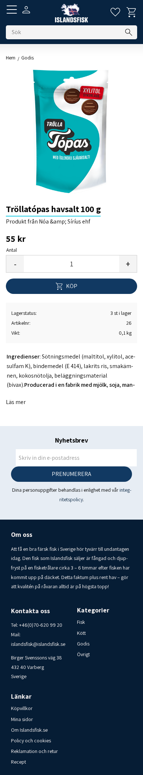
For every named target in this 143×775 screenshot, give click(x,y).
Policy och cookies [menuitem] (31, 740)
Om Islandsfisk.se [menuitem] (29, 730)
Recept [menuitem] (18, 761)
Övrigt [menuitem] (83, 654)
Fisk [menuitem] (81, 622)
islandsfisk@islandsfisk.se (38, 644)
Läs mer (16, 402)
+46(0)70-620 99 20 (40, 625)
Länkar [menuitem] (21, 696)
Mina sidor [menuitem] (22, 719)
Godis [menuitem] (83, 643)
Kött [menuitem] (81, 633)
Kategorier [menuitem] (93, 610)
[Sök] (129, 32)
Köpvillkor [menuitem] (22, 708)
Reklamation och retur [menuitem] (34, 751)
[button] (12, 9)
